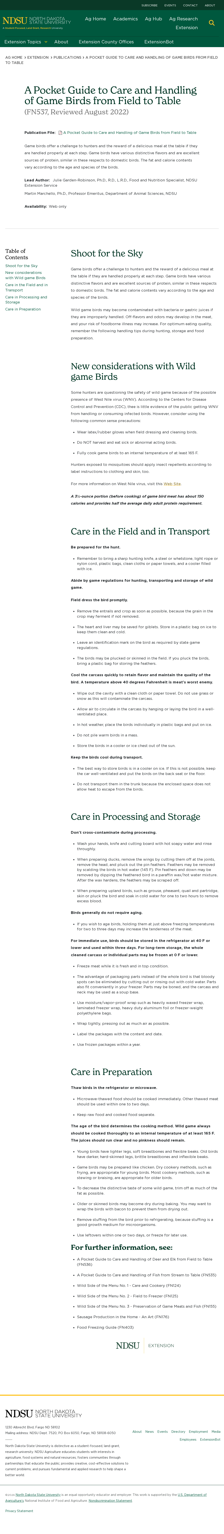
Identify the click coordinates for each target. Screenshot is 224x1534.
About (210, 5)
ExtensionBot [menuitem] (159, 41)
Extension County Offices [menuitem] (106, 41)
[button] (212, 23)
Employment (198, 1431)
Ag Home (95, 18)
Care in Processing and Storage (26, 300)
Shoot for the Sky (21, 266)
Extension (187, 27)
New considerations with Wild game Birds (25, 275)
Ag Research (183, 18)
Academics (125, 18)
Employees (188, 1439)
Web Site (172, 484)
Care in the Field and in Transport (26, 287)
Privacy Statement (19, 1511)
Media (216, 1431)
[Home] (37, 23)
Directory (178, 1431)
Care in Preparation (23, 309)
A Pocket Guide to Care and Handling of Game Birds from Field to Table (129, 132)
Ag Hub (153, 18)
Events (170, 5)
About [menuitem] (61, 41)
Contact (190, 5)
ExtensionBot (210, 1439)
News (149, 1431)
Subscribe (150, 5)
